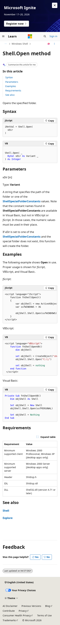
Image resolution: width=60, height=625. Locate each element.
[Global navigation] (3, 36)
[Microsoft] (30, 36)
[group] (30, 307)
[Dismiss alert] (54, 5)
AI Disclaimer (10, 606)
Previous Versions (31, 606)
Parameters (11, 81)
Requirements (13, 90)
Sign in (53, 36)
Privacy (22, 610)
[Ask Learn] (49, 43)
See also (9, 94)
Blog (47, 606)
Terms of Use (44, 615)
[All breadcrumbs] (5, 43)
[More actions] (54, 43)
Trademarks (9, 620)
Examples (10, 86)
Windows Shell (20, 43)
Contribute (9, 610)
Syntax (9, 77)
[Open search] (45, 36)
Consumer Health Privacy (17, 615)
